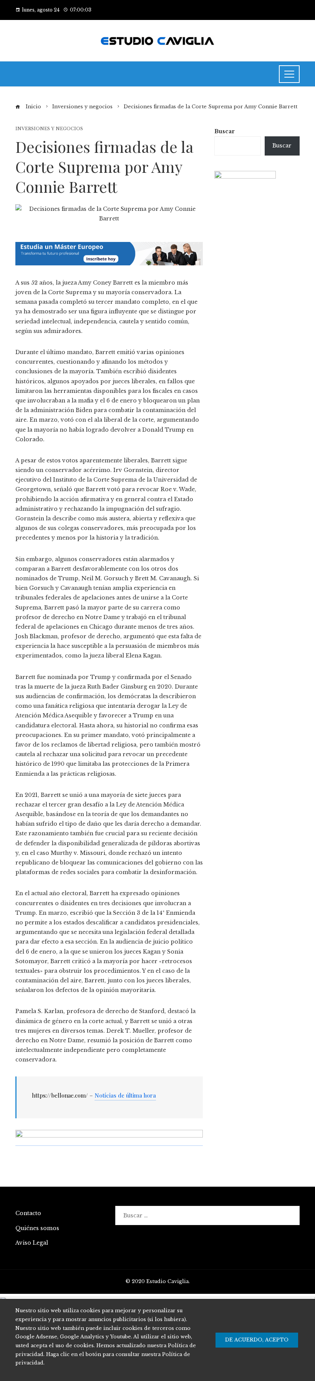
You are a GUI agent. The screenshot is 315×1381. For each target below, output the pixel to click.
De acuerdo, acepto (256, 1340)
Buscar (224, 131)
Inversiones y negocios (49, 129)
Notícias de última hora (125, 1095)
